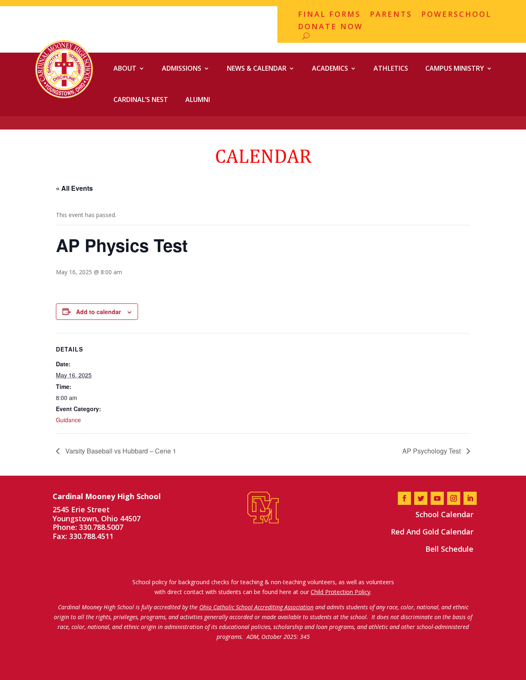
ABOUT (124, 68)
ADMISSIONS (181, 68)
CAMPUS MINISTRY (454, 68)
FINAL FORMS (329, 15)
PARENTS (391, 15)
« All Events (74, 188)
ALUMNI (197, 99)
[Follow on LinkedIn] (470, 498)
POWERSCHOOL (456, 15)
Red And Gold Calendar (432, 532)
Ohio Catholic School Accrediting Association (256, 607)
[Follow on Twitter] (420, 498)
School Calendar (444, 514)
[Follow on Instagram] (453, 498)
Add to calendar (98, 312)
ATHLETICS (391, 68)
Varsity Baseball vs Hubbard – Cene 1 (120, 451)
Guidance (68, 420)
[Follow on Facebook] (404, 498)
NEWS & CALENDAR (256, 68)
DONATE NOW (330, 27)
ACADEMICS (330, 68)
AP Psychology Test (432, 451)
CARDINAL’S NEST (140, 99)
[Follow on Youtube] (437, 498)
